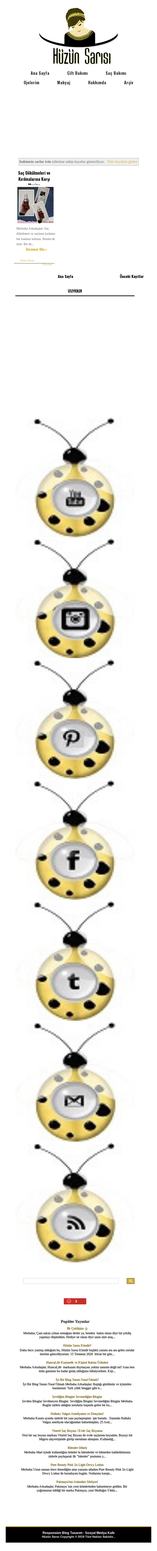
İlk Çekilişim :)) (77, 1328)
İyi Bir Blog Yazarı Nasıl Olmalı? (77, 1379)
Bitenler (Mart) (77, 1447)
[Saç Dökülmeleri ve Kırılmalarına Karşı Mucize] (35, 223)
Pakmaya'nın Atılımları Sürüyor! (77, 1481)
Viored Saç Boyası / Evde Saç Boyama (77, 1430)
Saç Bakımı (116, 73)
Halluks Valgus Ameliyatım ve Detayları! (76, 1413)
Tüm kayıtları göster (122, 161)
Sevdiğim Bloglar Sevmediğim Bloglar (77, 1396)
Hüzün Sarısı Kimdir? (77, 1345)
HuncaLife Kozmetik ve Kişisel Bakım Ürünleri (77, 1362)
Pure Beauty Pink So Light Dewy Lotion (76, 1464)
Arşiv (128, 82)
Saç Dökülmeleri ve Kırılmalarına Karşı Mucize (34, 179)
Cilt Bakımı (77, 73)
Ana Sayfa (40, 73)
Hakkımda (97, 82)
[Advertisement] (78, 118)
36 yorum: (47, 264)
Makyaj (63, 82)
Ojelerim (31, 82)
